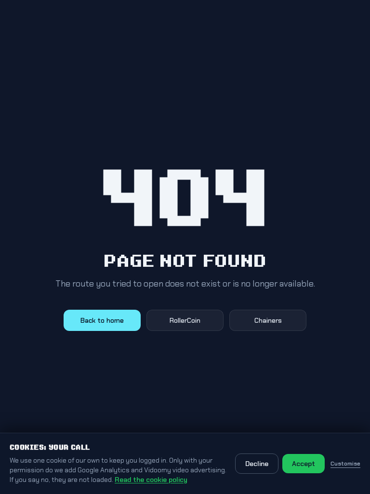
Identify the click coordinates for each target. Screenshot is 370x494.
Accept (303, 463)
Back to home (102, 320)
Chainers (268, 320)
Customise (345, 463)
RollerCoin (185, 320)
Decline (256, 463)
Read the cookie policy (151, 479)
